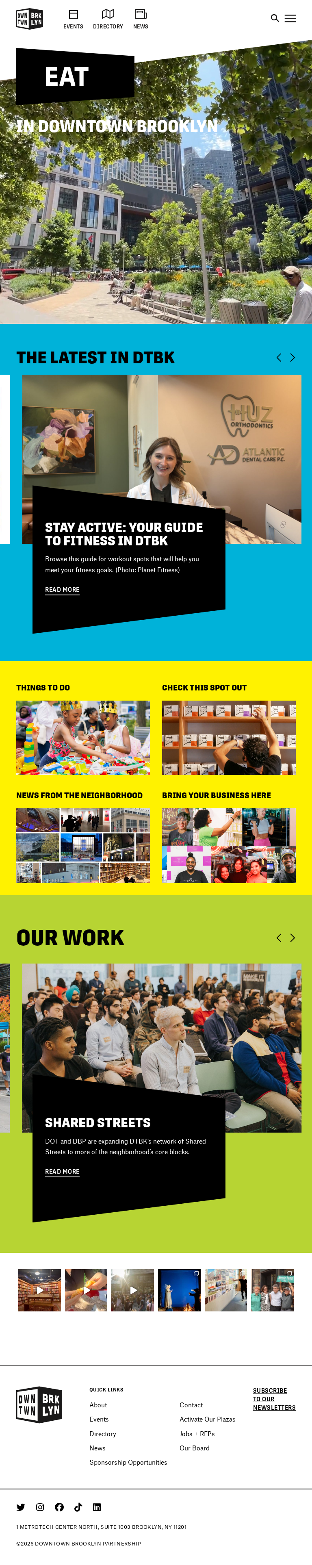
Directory (102, 1441)
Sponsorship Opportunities (128, 1469)
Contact (191, 1412)
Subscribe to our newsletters (274, 1406)
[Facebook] (61, 1514)
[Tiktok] (79, 1514)
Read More (62, 604)
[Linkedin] (97, 1514)
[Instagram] (41, 1514)
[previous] (278, 357)
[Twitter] (22, 1514)
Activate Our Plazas (208, 1426)
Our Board (195, 1455)
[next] (293, 357)
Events (99, 1426)
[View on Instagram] (39, 1297)
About (98, 1412)
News (97, 1455)
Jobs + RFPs (197, 1441)
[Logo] (29, 28)
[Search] (275, 19)
